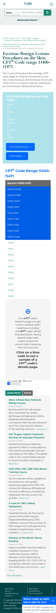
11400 (11, 243)
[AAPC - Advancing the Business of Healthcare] (28, 4)
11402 (11, 254)
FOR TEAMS (15, 156)
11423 (10, 296)
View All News (14, 575)
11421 (10, 284)
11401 (10, 248)
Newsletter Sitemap (12, 593)
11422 (10, 290)
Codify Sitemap (34, 591)
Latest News (14, 393)
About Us (8, 591)
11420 (11, 278)
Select (9, 13)
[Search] (4, 4)
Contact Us (9, 596)
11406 (11, 272)
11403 (11, 260)
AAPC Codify (9, 589)
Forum (27, 393)
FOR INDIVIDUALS (18, 147)
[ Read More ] (41, 429)
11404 (11, 266)
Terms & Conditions (36, 593)
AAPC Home (33, 589)
